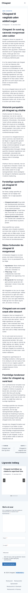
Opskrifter (9, 10)
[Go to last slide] (4, 480)
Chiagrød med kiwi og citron (6, 448)
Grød (3, 10)
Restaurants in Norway (14, 589)
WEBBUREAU (20, 572)
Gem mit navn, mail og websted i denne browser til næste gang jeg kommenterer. (14, 558)
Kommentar (6, 513)
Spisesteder (14, 583)
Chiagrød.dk (6, 24)
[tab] (12, 495)
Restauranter (18, 581)
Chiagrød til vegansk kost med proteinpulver (20, 449)
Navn (5, 538)
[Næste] (24, 480)
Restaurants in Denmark (14, 586)
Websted (5, 552)
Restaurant (9, 581)
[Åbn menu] (24, 3)
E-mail (5, 545)
